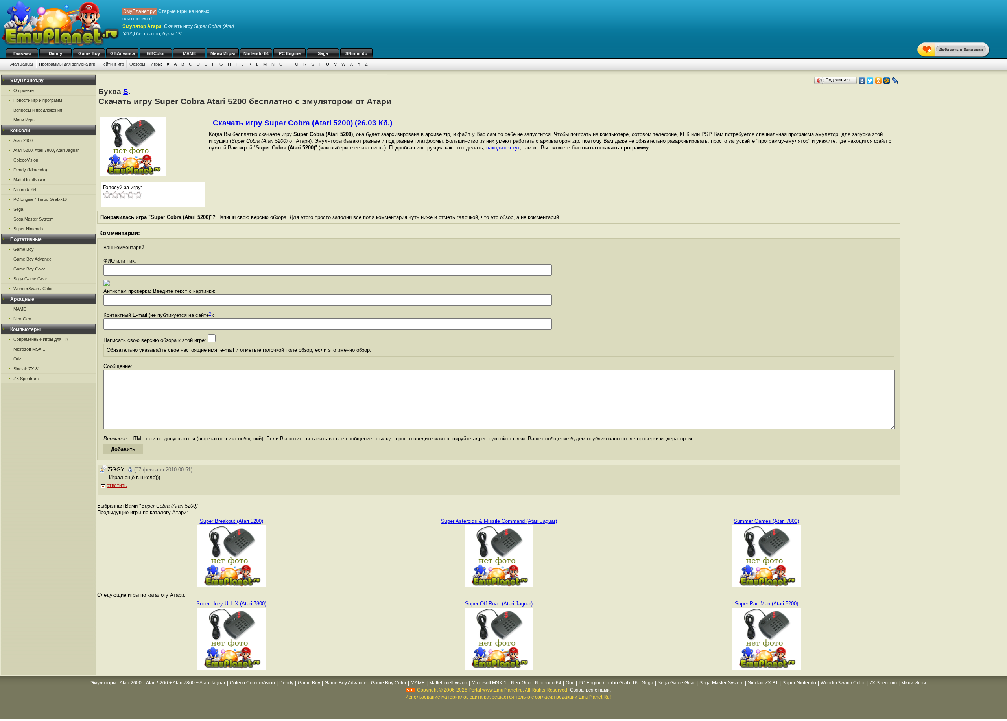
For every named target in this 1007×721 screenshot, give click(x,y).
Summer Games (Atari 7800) (766, 521)
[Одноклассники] (878, 80)
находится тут (503, 148)
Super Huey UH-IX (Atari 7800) (231, 604)
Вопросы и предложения (37, 110)
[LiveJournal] (895, 80)
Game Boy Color (29, 269)
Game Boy (89, 53)
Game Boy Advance (32, 259)
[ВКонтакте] (862, 80)
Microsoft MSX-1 (29, 349)
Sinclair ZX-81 (26, 368)
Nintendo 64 (256, 53)
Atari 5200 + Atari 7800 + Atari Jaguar (185, 683)
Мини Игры (222, 53)
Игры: (156, 64)
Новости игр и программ (37, 100)
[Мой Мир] (887, 80)
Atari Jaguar (21, 64)
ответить (117, 485)
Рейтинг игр (112, 64)
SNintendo (356, 53)
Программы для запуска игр (67, 64)
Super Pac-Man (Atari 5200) (766, 604)
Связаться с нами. (590, 690)
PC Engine (290, 53)
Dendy (55, 53)
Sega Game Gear (30, 278)
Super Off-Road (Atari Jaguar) (499, 604)
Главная (22, 53)
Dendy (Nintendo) (30, 169)
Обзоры (137, 64)
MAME (189, 53)
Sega (323, 53)
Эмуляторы (103, 683)
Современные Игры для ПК (40, 339)
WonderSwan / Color (33, 288)
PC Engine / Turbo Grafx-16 (40, 199)
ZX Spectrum (26, 378)
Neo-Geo (22, 318)
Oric (17, 359)
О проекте (23, 90)
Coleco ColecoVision (252, 683)
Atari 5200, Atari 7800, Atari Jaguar (46, 150)
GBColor (156, 53)
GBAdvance (122, 53)
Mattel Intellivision (29, 179)
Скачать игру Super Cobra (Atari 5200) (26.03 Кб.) (302, 123)
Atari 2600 (23, 140)
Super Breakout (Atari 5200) (231, 521)
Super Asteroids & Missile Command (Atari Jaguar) (499, 521)
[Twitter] (870, 80)
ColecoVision (25, 160)
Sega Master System (33, 219)
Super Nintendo (28, 228)
